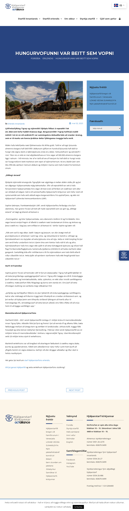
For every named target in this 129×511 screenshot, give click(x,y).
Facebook (70, 460)
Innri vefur (120, 19)
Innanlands (20, 124)
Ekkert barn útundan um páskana (53, 462)
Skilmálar (70, 438)
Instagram (70, 463)
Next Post (74, 390)
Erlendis (48, 58)
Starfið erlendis (51, 19)
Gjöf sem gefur (108, 19)
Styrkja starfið (87, 19)
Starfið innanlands (28, 19)
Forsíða (35, 58)
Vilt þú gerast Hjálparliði (15, 367)
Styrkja (124, 257)
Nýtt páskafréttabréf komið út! (103, 104)
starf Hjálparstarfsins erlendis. (37, 360)
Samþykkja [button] (78, 507)
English (69, 442)
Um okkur (69, 19)
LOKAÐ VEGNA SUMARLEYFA (103, 100)
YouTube (70, 466)
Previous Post (16, 390)
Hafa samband (72, 432)
